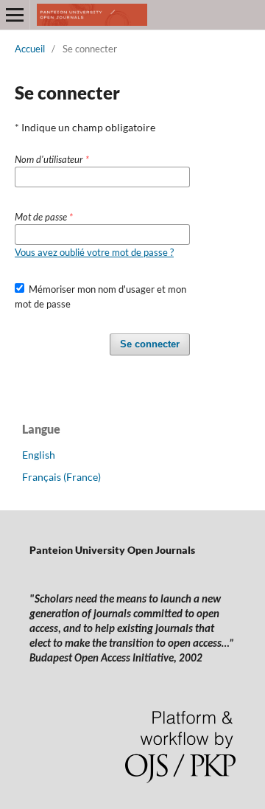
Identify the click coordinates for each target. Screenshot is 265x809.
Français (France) (61, 477)
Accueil (30, 49)
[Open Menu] (14, 14)
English (38, 454)
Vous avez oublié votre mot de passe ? (94, 252)
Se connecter (150, 344)
